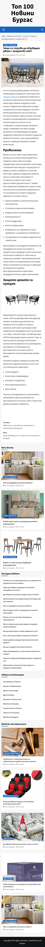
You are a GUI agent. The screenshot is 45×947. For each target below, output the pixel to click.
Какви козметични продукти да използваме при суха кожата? (22, 600)
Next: (22, 435)
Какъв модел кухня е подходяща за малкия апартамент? (20, 611)
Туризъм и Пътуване (11, 713)
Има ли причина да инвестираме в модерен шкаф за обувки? (20, 625)
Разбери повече (10, 97)
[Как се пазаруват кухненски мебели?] (22, 465)
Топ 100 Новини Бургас (22, 13)
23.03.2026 (21, 764)
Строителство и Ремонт (12, 708)
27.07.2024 (21, 527)
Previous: (18, 425)
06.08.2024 (21, 486)
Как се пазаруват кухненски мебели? (18, 483)
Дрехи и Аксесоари (10, 691)
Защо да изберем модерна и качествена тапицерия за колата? (19, 588)
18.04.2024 (21, 55)
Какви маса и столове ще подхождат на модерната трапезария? (18, 666)
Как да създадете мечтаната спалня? (17, 647)
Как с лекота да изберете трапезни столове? (20, 636)
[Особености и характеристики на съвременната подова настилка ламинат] (22, 742)
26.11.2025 (21, 807)
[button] (3, 29)
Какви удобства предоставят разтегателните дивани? (20, 641)
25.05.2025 (21, 847)
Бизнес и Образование (12, 686)
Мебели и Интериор (10, 45)
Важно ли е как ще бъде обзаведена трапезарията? (17, 618)
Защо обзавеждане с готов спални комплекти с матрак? (21, 652)
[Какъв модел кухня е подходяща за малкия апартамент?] (22, 504)
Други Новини (8, 695)
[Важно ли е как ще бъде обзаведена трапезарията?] (22, 545)
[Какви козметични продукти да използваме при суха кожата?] (22, 867)
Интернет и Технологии (12, 699)
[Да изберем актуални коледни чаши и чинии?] (22, 827)
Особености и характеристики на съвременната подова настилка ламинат (22, 581)
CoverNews (32, 940)
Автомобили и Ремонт (12, 682)
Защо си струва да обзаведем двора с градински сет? (22, 659)
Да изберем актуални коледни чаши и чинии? (21, 594)
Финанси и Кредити (10, 717)
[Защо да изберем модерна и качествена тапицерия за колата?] (22, 784)
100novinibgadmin (10, 55)
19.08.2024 (21, 889)
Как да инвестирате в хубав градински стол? (20, 631)
